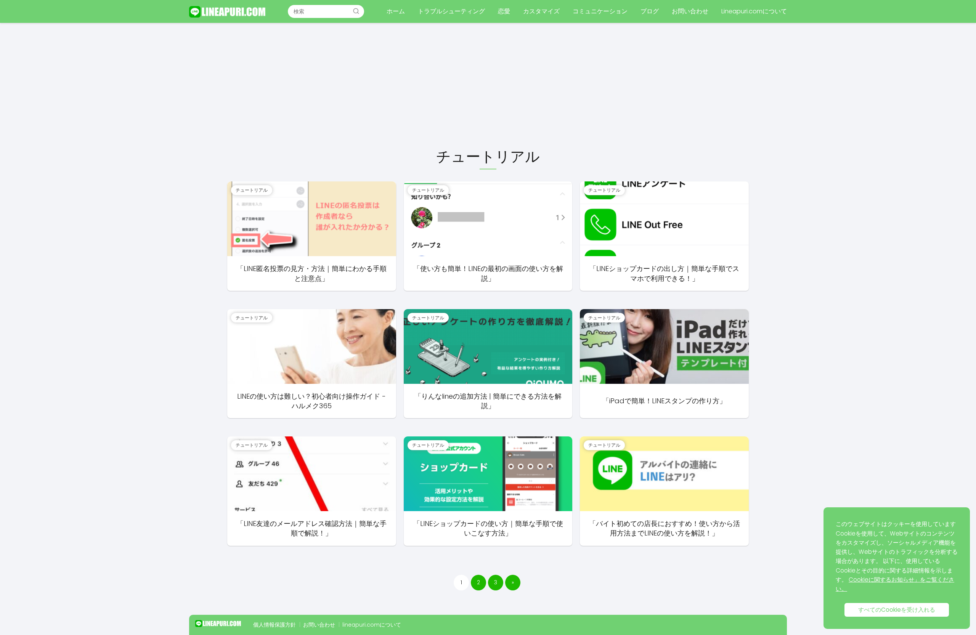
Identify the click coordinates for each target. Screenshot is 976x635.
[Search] (356, 11)
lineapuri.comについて (371, 625)
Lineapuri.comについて (754, 11)
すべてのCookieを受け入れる (896, 610)
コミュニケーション (600, 11)
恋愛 (504, 11)
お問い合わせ (690, 11)
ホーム (396, 11)
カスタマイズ (541, 11)
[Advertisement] (488, 86)
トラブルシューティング (451, 11)
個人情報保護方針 (274, 625)
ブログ (649, 11)
